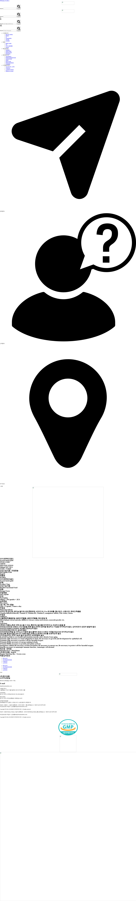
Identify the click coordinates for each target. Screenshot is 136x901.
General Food (9, 58)
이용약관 (5, 661)
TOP (1, 672)
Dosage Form (9, 52)
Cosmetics (8, 64)
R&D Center (8, 43)
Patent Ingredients (10, 62)
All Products (8, 56)
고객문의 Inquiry (10, 69)
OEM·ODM (8, 51)
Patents (7, 47)
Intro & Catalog (9, 34)
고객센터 (5, 662)
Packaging (8, 53)
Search (1, 8)
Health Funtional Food (11, 57)
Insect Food (8, 61)
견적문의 (8, 68)
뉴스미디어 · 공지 (10, 66)
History (7, 35)
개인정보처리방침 (7, 659)
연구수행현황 (9, 46)
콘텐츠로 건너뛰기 (4, 0)
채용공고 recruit (9, 71)
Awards (7, 39)
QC (6, 44)
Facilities (8, 50)
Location (8, 40)
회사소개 (5, 658)
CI (6, 37)
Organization (8, 38)
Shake (7, 60)
